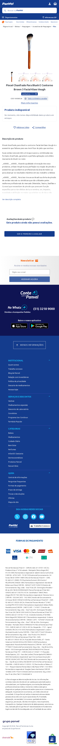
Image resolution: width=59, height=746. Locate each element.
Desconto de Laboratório (18, 409)
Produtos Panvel (15, 462)
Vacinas (11, 401)
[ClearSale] (8, 737)
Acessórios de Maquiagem (42, 26)
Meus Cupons (8, 22)
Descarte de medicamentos (19, 385)
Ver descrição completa (11, 199)
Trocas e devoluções (16, 494)
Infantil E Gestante (15, 453)
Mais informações (29, 102)
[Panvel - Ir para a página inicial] (24, 4)
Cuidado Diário (14, 441)
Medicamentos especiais (18, 405)
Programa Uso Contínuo (18, 417)
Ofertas (11, 498)
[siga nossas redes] (17, 516)
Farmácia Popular (15, 421)
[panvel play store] (39, 326)
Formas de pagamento (17, 485)
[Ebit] (31, 737)
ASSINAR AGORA (29, 279)
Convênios (12, 413)
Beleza (17, 26)
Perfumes (12, 449)
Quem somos (13, 365)
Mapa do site (13, 502)
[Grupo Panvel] (10, 720)
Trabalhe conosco (15, 369)
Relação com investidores (18, 377)
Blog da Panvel (14, 373)
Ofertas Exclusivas (31, 22)
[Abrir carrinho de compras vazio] (55, 3)
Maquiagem (26, 26)
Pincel (55, 26)
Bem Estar (12, 445)
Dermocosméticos (15, 457)
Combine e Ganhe (44, 22)
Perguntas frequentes (17, 481)
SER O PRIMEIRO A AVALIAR (29, 234)
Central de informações (17, 477)
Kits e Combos (20, 22)
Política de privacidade (17, 381)
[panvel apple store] (19, 326)
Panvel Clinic (13, 466)
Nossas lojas (13, 389)
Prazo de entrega (15, 489)
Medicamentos (14, 437)
